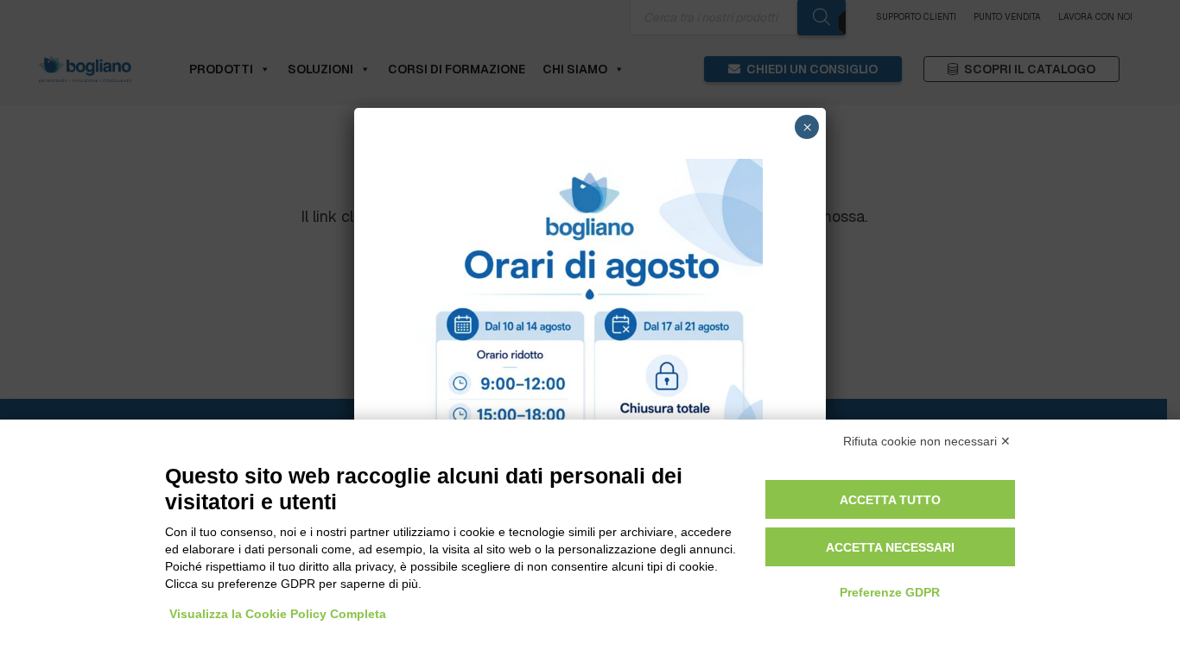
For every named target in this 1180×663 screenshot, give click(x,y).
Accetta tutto (890, 500)
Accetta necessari (890, 547)
